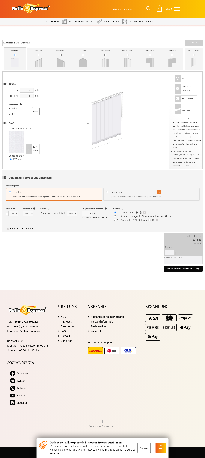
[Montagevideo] (144, 212)
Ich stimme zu (161, 448)
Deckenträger (125, 212)
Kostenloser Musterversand (107, 316)
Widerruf (96, 331)
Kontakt (65, 336)
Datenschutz (68, 326)
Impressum (67, 321)
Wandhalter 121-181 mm (132, 220)
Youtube (20, 395)
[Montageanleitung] (140, 212)
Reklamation (98, 326)
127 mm (17, 159)
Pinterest (21, 388)
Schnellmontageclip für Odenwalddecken (140, 216)
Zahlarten (66, 340)
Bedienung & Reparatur (21, 228)
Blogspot (21, 402)
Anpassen (144, 448)
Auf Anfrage (185, 166)
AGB (63, 316)
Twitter (20, 380)
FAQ (63, 331)
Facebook (21, 373)
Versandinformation (103, 321)
